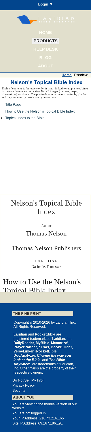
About (45, 66)
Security (18, 390)
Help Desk (45, 49)
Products (46, 41)
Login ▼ (45, 4)
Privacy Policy (23, 385)
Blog (45, 57)
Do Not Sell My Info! (28, 380)
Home (45, 32)
